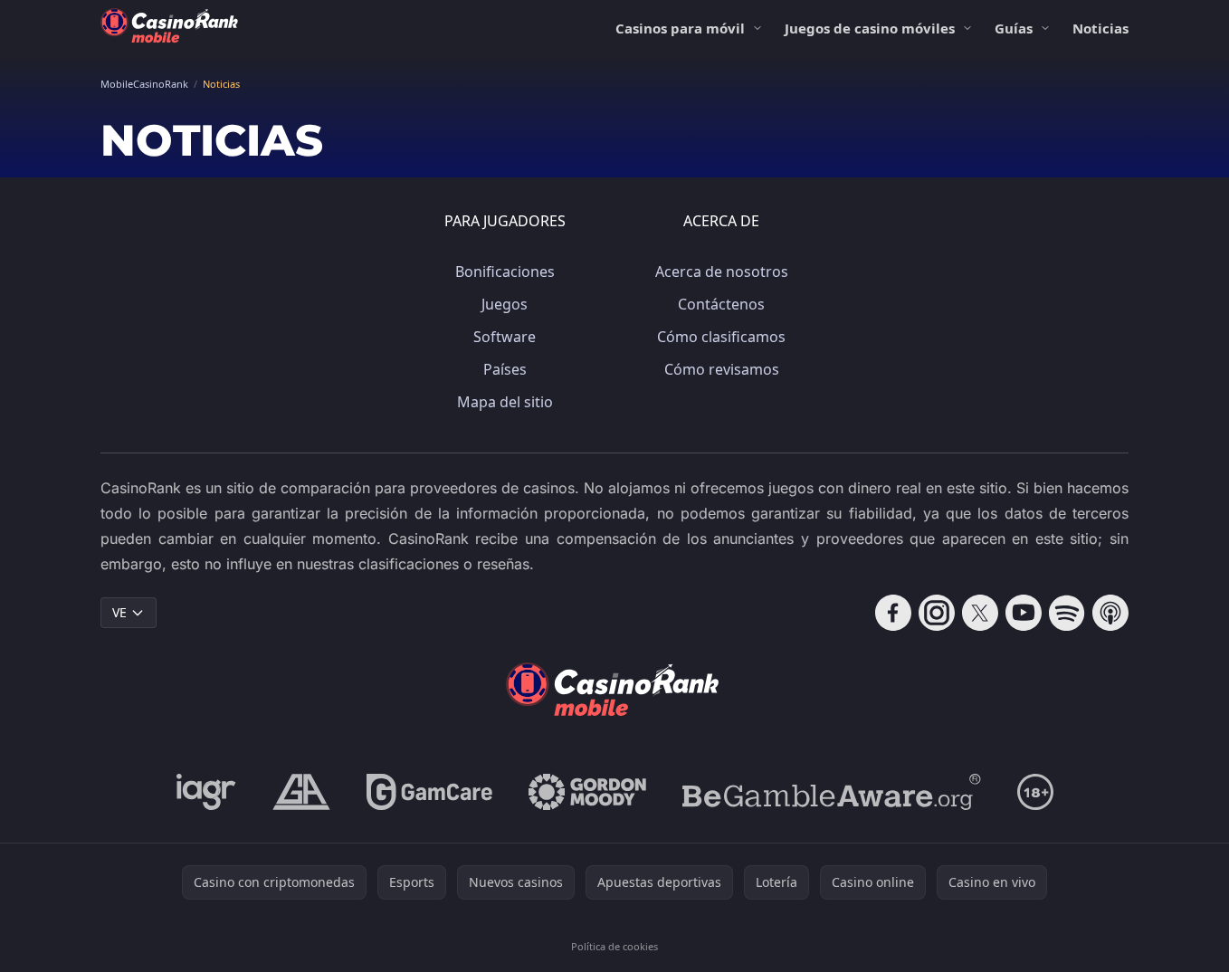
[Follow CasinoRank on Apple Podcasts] (1110, 613)
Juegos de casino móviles (870, 28)
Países (505, 369)
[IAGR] (206, 792)
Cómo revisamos (721, 369)
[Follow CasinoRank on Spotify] (1067, 613)
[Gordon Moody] (587, 792)
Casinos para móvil (680, 28)
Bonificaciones (505, 271)
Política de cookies (614, 946)
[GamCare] (429, 792)
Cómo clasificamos (721, 337)
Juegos (504, 304)
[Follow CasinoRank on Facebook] (893, 613)
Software (504, 337)
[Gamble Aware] (831, 792)
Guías (1014, 28)
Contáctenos (721, 304)
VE (119, 612)
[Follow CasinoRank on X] (980, 613)
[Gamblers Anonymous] (301, 792)
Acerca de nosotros (721, 271)
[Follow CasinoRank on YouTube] (1023, 613)
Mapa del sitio (505, 402)
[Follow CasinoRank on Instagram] (937, 613)
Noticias (1100, 28)
